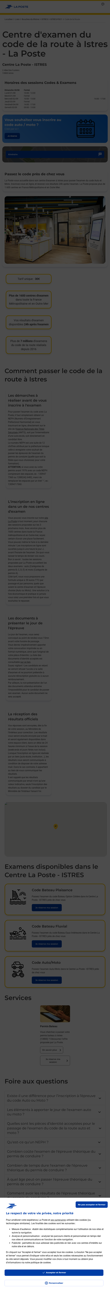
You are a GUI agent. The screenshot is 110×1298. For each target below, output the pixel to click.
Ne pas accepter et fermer (91, 1204)
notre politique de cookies (38, 1262)
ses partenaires (58, 1220)
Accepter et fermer (56, 1272)
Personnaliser (56, 1283)
